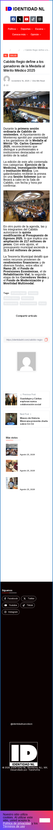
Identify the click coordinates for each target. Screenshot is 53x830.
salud (43, 303)
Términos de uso (14, 826)
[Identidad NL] (26, 8)
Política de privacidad (17, 823)
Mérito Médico (12, 298)
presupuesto (11, 303)
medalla (33, 293)
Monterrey (28, 298)
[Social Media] (10, 598)
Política (14, 50)
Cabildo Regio (19, 293)
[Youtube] (26, 19)
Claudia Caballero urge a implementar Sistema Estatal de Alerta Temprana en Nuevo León (33, 481)
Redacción (16, 78)
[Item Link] (12, 450)
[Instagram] (40, 19)
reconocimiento (29, 303)
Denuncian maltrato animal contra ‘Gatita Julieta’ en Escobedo (33, 464)
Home (6, 50)
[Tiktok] (33, 19)
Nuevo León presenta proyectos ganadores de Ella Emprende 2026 (32, 448)
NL (21, 50)
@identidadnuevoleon (21, 723)
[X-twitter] (20, 19)
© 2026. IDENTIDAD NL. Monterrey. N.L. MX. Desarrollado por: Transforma (25, 768)
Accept (44, 820)
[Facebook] (13, 19)
